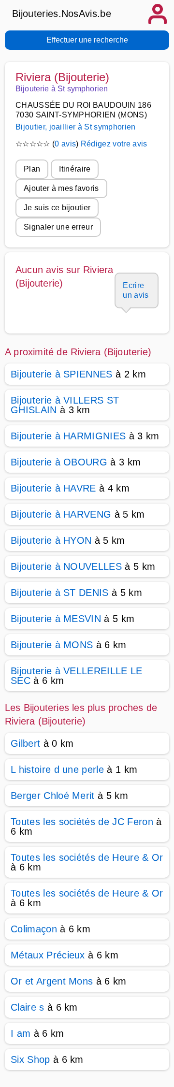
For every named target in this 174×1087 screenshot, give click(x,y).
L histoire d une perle (57, 769)
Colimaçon (34, 929)
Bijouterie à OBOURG (59, 462)
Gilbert (25, 743)
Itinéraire (74, 169)
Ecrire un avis (135, 290)
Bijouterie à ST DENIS (60, 592)
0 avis (65, 144)
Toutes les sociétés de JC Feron (82, 821)
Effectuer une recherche (87, 40)
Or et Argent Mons (52, 981)
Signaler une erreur (58, 227)
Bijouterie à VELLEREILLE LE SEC (77, 676)
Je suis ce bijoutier (57, 207)
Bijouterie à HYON (51, 540)
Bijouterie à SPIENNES (62, 374)
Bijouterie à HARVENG (61, 514)
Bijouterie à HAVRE (53, 488)
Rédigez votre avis (114, 144)
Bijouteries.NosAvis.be (61, 13)
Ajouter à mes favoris (61, 188)
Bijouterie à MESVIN (56, 618)
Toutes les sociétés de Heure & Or (87, 857)
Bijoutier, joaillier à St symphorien (75, 127)
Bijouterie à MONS (52, 644)
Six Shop (30, 1059)
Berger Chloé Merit (53, 795)
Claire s (27, 1007)
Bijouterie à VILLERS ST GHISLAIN (65, 405)
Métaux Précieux (48, 955)
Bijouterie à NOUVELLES (66, 566)
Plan (32, 169)
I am (20, 1033)
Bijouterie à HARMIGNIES (68, 436)
